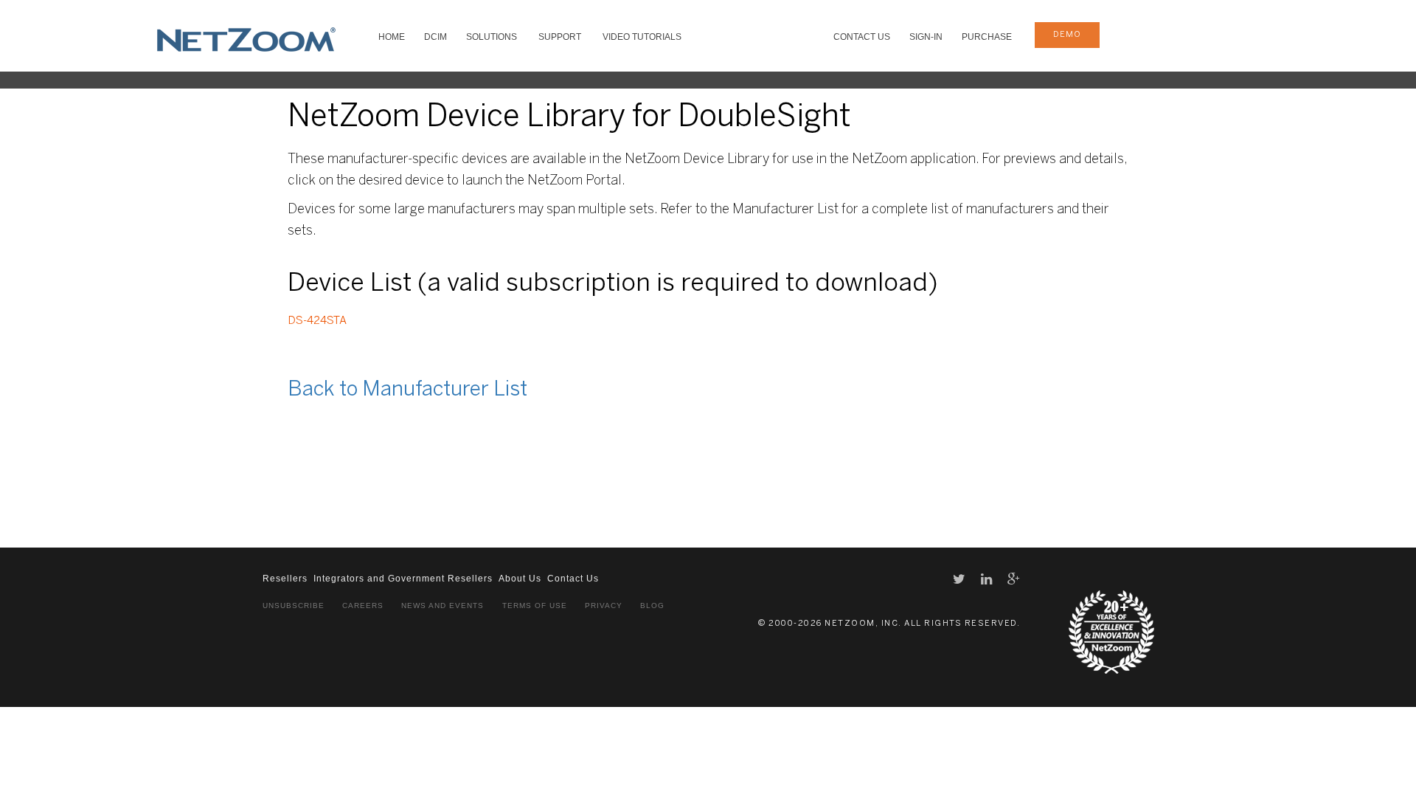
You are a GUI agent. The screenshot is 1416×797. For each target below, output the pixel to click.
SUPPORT (559, 37)
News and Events (442, 605)
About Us (520, 578)
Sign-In (926, 37)
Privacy (603, 605)
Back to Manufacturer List (407, 390)
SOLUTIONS (491, 37)
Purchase (987, 37)
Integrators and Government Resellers (403, 578)
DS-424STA (317, 321)
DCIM (435, 37)
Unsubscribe (293, 605)
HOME (391, 37)
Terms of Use (534, 605)
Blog (652, 605)
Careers (363, 605)
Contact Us (861, 37)
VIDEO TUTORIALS (642, 37)
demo (1067, 34)
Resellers (285, 578)
